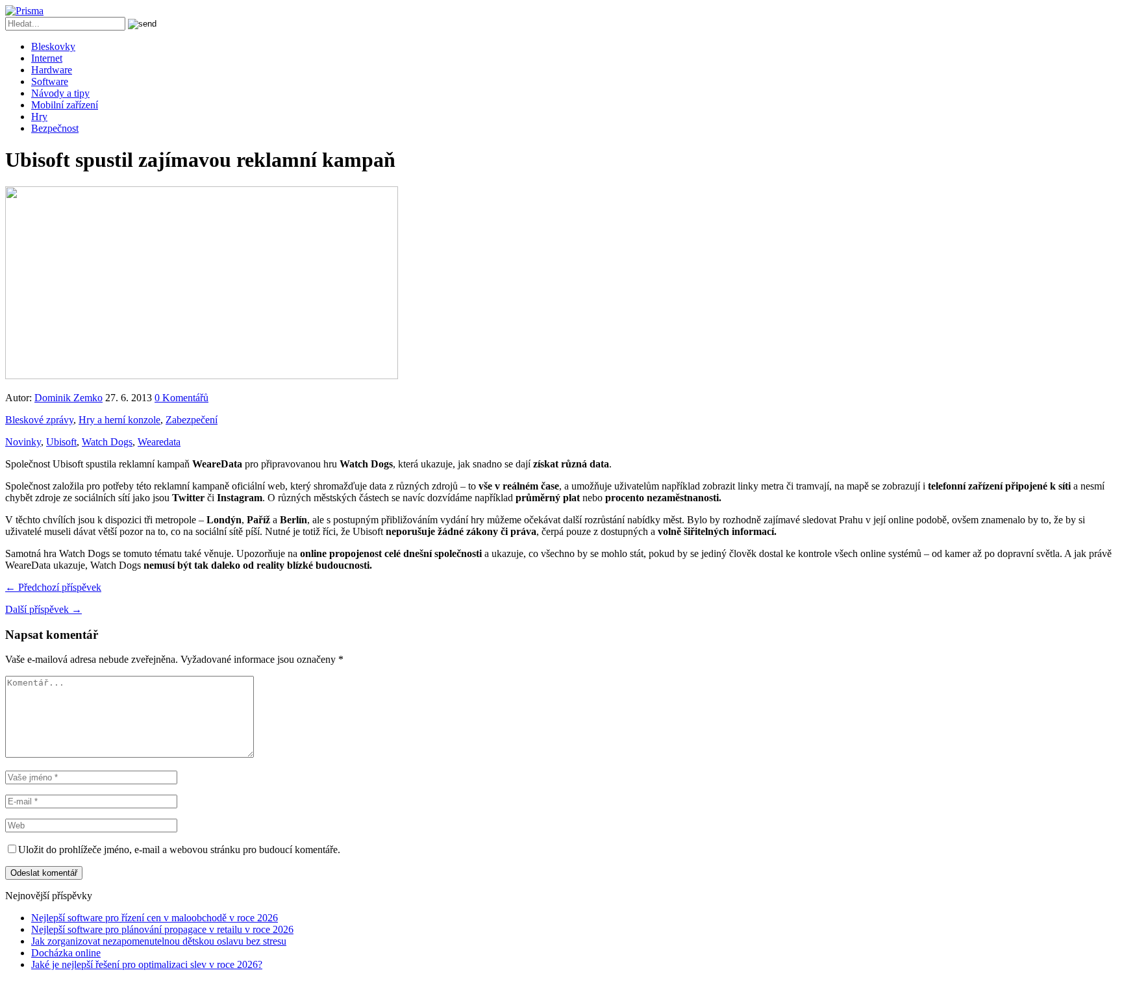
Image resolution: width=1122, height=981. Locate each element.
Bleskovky (53, 46)
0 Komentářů (181, 397)
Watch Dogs (107, 441)
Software (49, 81)
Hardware (51, 69)
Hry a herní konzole (119, 419)
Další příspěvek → (43, 609)
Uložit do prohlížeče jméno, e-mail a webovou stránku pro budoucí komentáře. (179, 849)
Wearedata (159, 441)
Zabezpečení (192, 419)
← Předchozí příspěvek (53, 587)
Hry (39, 116)
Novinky (23, 441)
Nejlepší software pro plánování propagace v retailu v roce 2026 (162, 929)
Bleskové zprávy (39, 419)
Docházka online (66, 952)
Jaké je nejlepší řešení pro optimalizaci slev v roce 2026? (146, 964)
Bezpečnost (55, 128)
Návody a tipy (60, 93)
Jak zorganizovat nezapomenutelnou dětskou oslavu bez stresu (158, 941)
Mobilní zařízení (64, 104)
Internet (46, 58)
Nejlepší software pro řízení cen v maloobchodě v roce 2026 (154, 917)
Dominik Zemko (68, 397)
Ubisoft (61, 441)
